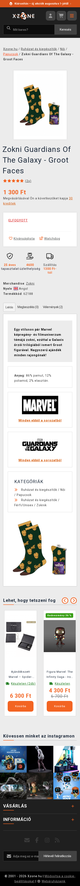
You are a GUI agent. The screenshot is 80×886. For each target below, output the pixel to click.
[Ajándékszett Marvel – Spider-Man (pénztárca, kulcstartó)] (21, 636)
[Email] (27, 840)
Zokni (30, 283)
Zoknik (41, 505)
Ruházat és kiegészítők (39, 489)
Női (62, 489)
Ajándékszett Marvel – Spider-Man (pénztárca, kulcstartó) (20, 675)
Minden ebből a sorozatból (40, 420)
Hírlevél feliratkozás (57, 856)
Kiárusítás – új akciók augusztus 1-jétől (43, 3)
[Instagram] (47, 840)
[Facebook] (37, 840)
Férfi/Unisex (23, 505)
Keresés (65, 29)
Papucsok (24, 495)
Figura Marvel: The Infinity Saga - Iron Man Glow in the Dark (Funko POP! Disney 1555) (60, 675)
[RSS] (57, 840)
